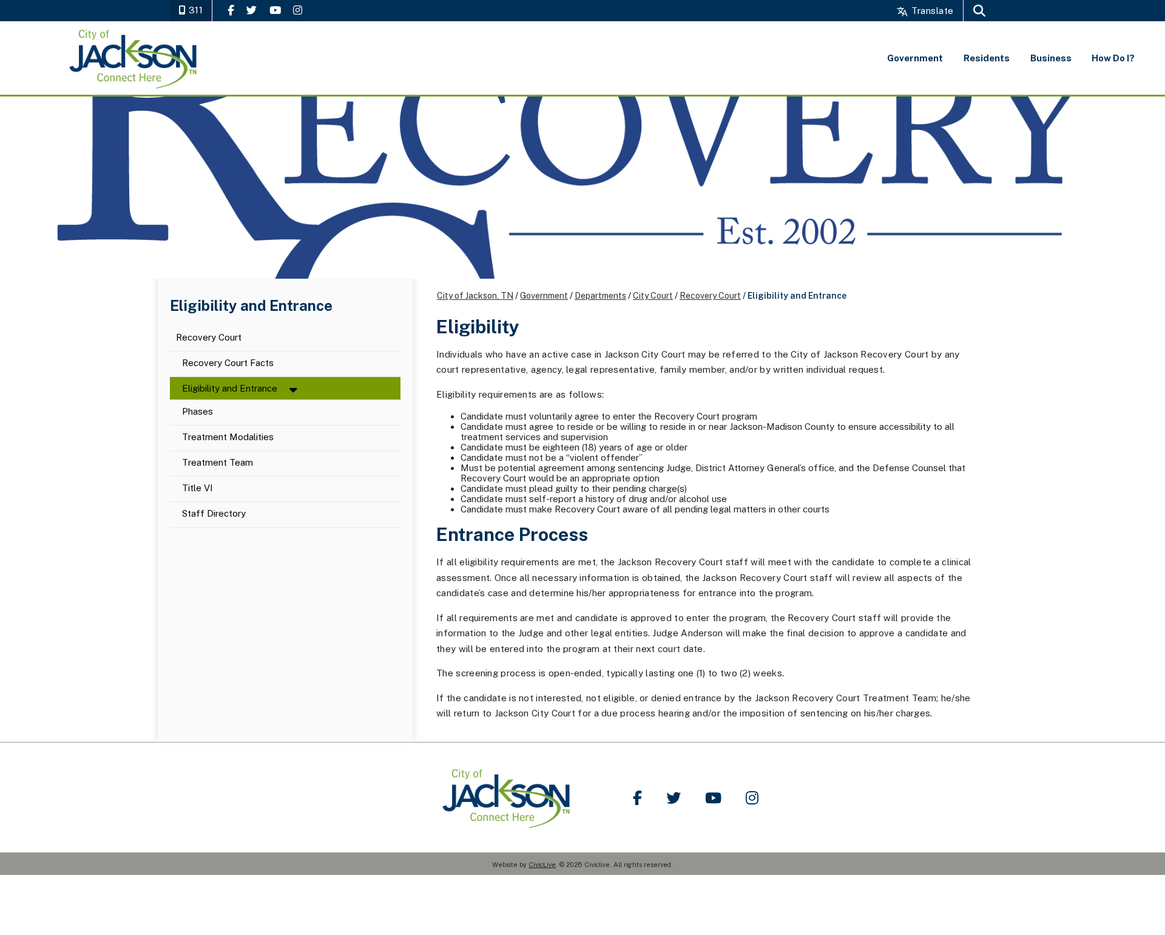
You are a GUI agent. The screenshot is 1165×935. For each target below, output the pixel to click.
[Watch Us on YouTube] (275, 10)
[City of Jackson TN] (134, 58)
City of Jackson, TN (475, 296)
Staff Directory (214, 514)
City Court (653, 296)
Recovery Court (208, 338)
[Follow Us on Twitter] (251, 10)
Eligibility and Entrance (229, 388)
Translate (931, 10)
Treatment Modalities (228, 437)
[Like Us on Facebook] (231, 10)
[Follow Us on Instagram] (297, 10)
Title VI (197, 488)
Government (544, 296)
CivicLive (542, 864)
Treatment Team (217, 463)
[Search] (979, 10)
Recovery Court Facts (228, 363)
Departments (600, 296)
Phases (197, 412)
